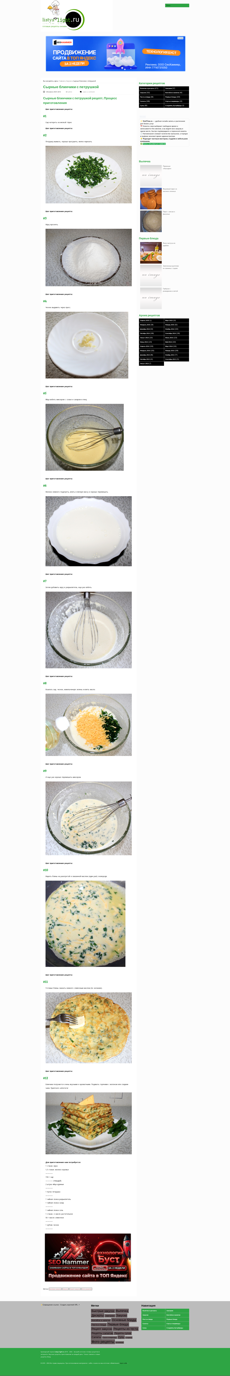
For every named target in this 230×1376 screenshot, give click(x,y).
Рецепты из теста (126, 1328)
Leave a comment (89, 92)
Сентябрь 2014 (170, 333)
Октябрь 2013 (145, 359)
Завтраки (168, 88)
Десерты (98, 1315)
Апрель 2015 (144, 320)
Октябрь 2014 (145, 333)
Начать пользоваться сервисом (154, 144)
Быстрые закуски (55, 1289)
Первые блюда (170, 97)
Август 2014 (144, 338)
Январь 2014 (169, 351)
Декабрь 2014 (145, 329)
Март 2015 (169, 320)
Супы (142, 105)
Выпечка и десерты (147, 88)
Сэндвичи (129, 1337)
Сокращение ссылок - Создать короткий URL (60, 1305)
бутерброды (119, 1342)
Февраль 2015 (145, 325)
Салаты (143, 101)
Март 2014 (169, 346)
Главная (62, 81)
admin (70, 92)
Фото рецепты (87, 1289)
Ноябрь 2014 (169, 329)
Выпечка (122, 1311)
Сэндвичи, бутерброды (173, 105)
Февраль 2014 (145, 351)
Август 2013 (144, 363)
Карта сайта (123, 1363)
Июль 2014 (169, 338)
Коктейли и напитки (172, 93)
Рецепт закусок (75, 1289)
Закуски (69, 81)
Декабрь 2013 (145, 355)
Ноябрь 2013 (169, 355)
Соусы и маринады (172, 101)
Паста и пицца (145, 97)
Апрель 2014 (144, 346)
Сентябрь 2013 (170, 359)
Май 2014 (168, 342)
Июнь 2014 (144, 342)
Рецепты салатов (102, 1333)
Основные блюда (124, 1320)
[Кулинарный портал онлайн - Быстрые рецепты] (77, 31)
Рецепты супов (123, 1333)
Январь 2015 (169, 325)
